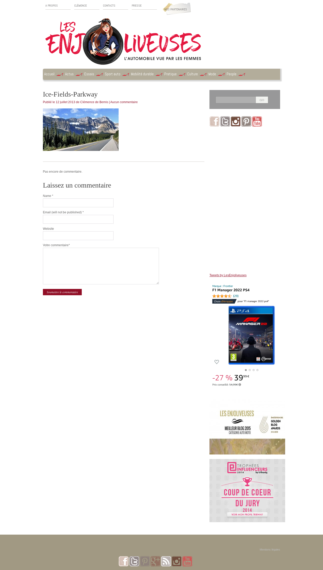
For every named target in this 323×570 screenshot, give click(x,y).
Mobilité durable (142, 74)
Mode (212, 74)
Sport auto (112, 74)
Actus (69, 74)
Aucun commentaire (124, 102)
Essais (89, 74)
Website (48, 229)
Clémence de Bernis (94, 102)
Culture (192, 74)
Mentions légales (270, 549)
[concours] (247, 461)
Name (48, 196)
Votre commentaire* (56, 245)
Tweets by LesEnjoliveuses (228, 275)
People (231, 74)
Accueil (49, 74)
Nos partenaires (175, 9)
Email (63, 212)
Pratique (170, 74)
